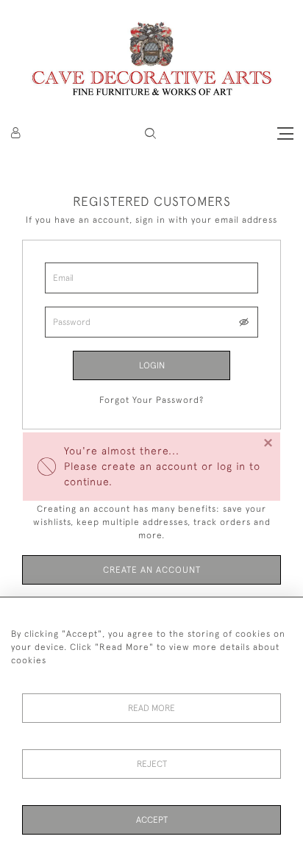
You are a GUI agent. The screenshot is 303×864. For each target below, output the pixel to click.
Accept (152, 820)
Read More (151, 708)
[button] (150, 133)
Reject (152, 764)
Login (152, 365)
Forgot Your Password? (151, 400)
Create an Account (152, 570)
